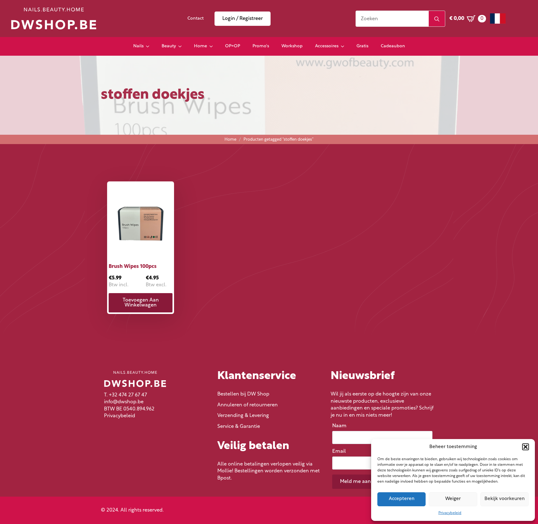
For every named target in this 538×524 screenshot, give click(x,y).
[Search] (437, 19)
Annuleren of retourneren (247, 405)
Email (340, 451)
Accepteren (401, 499)
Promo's (260, 46)
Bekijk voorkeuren (504, 499)
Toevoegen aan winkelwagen (141, 303)
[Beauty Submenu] (182, 46)
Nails (138, 46)
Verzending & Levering (243, 415)
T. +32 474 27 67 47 (125, 395)
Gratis (362, 46)
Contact (195, 18)
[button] (525, 447)
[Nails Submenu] (149, 46)
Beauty (169, 46)
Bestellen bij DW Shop (243, 394)
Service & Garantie (238, 426)
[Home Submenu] (213, 46)
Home (200, 46)
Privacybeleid (449, 513)
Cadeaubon (393, 46)
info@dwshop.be (124, 402)
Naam (341, 425)
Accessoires (326, 46)
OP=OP (232, 46)
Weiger (453, 499)
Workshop (292, 46)
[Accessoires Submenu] (344, 46)
